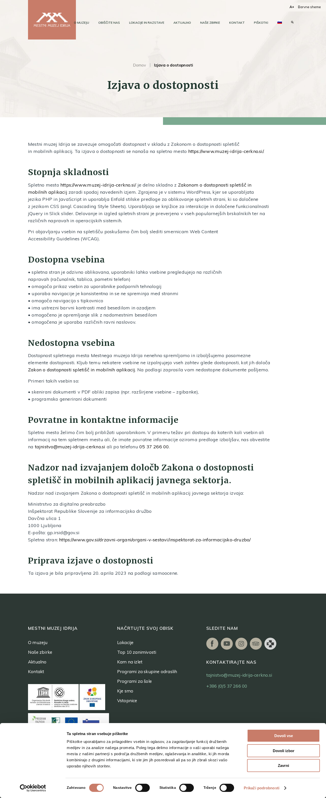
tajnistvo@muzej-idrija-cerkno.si (70, 447)
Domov (139, 65)
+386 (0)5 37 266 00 (226, 686)
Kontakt (36, 671)
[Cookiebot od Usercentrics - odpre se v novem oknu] (33, 788)
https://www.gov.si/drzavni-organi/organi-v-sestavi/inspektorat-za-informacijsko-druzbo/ (155, 540)
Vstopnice (127, 700)
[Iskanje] (292, 23)
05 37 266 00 (154, 447)
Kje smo (125, 691)
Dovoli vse (283, 736)
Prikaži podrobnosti (261, 788)
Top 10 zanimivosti (136, 652)
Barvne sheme (309, 7)
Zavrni (283, 765)
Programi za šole (134, 681)
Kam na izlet (129, 661)
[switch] (142, 788)
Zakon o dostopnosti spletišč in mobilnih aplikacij (81, 370)
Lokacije (125, 642)
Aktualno (37, 661)
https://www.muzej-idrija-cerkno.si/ (225, 151)
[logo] (52, 20)
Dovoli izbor (283, 751)
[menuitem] (81, 23)
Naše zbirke (40, 652)
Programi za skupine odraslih (147, 671)
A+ (292, 7)
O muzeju (38, 642)
